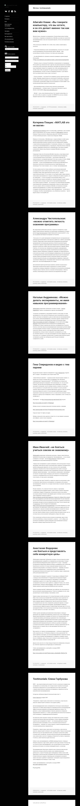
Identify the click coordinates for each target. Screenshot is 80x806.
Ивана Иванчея (52, 458)
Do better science (52, 203)
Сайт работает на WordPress (39, 802)
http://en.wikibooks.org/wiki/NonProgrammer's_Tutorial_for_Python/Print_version (51, 497)
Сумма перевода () (8, 55)
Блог (6, 21)
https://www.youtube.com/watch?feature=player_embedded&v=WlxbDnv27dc (50, 653)
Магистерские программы (8, 25)
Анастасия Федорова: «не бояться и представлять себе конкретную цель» (49, 551)
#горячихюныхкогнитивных (39, 130)
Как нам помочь (8, 36)
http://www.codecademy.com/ (50, 89)
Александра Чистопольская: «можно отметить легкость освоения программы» (49, 221)
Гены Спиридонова (59, 372)
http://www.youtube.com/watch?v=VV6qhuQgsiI (43, 402)
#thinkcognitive (59, 132)
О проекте (7, 16)
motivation (35, 108)
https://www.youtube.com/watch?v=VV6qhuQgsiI (44, 322)
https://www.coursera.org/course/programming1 (43, 505)
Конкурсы (7, 19)
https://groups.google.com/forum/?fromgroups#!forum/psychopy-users (49, 409)
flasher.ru (51, 584)
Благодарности (8, 33)
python (39, 283)
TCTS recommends (52, 107)
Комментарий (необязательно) (10, 59)
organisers (44, 107)
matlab (64, 107)
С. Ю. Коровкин (53, 379)
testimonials (40, 108)
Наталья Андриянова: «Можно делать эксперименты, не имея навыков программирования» (51, 300)
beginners (60, 663)
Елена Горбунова (37, 697)
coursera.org (37, 503)
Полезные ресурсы (9, 41)
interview (61, 107)
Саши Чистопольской (42, 233)
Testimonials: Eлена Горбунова (50, 679)
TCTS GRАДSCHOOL (9, 28)
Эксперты (7, 31)
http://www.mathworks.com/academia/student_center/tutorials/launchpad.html (51, 59)
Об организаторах (9, 39)
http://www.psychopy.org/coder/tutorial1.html (52, 399)
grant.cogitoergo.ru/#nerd (38, 649)
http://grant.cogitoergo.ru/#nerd (40, 764)
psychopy (35, 283)
